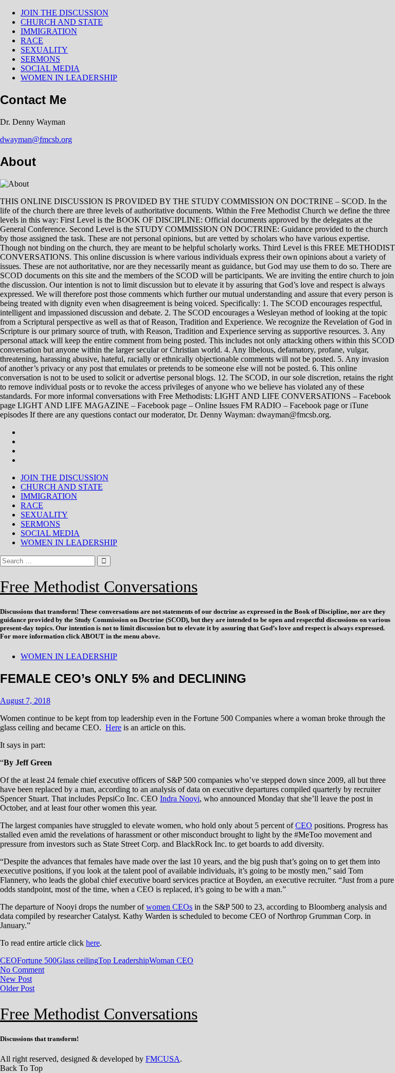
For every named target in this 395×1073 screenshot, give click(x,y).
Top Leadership (123, 960)
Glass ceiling (77, 960)
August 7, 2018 (25, 700)
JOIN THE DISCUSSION (65, 12)
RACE (32, 40)
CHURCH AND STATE (62, 22)
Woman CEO (171, 960)
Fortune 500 (37, 960)
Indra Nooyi (180, 798)
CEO (303, 825)
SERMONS (40, 59)
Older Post (17, 988)
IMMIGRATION (49, 31)
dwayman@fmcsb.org (36, 139)
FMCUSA (163, 1058)
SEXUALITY (44, 49)
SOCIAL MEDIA (50, 68)
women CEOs (169, 906)
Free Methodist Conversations (99, 586)
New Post (16, 979)
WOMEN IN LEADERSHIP (69, 77)
